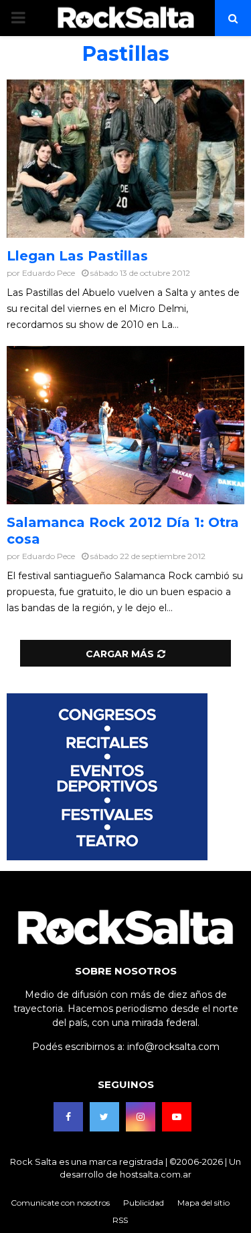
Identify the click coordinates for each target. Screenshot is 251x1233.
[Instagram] (140, 1116)
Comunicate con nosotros (60, 1203)
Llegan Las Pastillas (77, 256)
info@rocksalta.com (173, 1047)
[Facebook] (68, 1116)
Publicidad (143, 1203)
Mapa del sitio (203, 1203)
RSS (120, 1220)
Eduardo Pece (48, 273)
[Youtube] (176, 1116)
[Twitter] (104, 1116)
